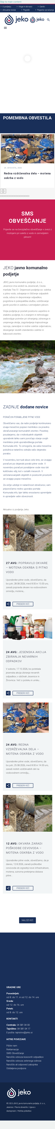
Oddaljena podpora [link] (16, 1068)
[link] (24, 19)
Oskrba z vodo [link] (9, 137)
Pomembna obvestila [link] (24, 137)
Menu (5, 28)
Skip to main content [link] (10, 1)
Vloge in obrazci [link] (25, 6)
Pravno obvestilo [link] (21, 1107)
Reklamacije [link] (12, 1049)
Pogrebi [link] (26, 10)
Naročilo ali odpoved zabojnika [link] (22, 1064)
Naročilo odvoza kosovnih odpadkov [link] (25, 1057)
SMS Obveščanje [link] (15, 1053)
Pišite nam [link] (11, 1045)
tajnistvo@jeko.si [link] (24, 1032)
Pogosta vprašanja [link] (45, 10)
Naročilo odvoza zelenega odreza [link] (23, 1060)
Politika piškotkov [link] (24, 1111)
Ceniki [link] (42, 6)
